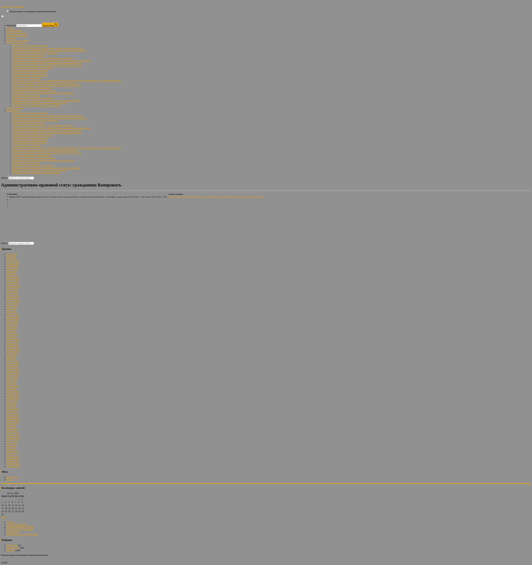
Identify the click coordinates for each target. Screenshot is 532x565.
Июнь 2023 (12, 309)
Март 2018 (12, 431)
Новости (11, 550)
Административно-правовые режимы (30, 70)
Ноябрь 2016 (13, 461)
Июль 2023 (12, 306)
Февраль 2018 (13, 434)
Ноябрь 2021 (13, 346)
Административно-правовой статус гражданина (35, 53)
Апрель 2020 (13, 386)
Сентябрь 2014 (14, 466)
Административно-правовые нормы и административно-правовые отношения (49, 51)
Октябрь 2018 (13, 421)
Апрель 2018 (13, 429)
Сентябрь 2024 (14, 286)
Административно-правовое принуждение (32, 68)
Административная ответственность (29, 75)
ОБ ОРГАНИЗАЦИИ (17, 524)
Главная (10, 28)
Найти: (4, 178)
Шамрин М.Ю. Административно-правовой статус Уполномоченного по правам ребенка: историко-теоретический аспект (215, 197)
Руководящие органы (17, 33)
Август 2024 (12, 289)
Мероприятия (13, 548)
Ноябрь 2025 (13, 266)
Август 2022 (12, 324)
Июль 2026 (12, 254)
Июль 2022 (12, 326)
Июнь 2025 (12, 271)
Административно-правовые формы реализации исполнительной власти (46, 63)
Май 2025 (11, 274)
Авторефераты (14, 110)
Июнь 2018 (12, 424)
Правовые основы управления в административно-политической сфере (46, 100)
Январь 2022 (13, 341)
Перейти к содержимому (13, 7)
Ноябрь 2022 (13, 321)
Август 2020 (12, 376)
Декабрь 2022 (13, 319)
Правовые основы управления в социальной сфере (36, 105)
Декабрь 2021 (13, 344)
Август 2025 (12, 269)
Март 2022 (12, 336)
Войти (10, 479)
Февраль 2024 (13, 296)
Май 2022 (11, 331)
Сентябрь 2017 (14, 439)
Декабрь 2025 (13, 264)
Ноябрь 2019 (13, 396)
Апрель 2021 (13, 361)
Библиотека (12, 545)
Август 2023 (12, 304)
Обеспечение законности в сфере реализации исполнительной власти (45, 83)
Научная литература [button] (16, 43)
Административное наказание (26, 78)
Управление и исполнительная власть (30, 46)
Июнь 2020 (12, 381)
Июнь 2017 (12, 446)
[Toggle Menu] (2, 19)
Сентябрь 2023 (14, 301)
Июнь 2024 (12, 291)
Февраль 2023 (13, 316)
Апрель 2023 (13, 314)
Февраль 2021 (13, 364)
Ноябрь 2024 (13, 284)
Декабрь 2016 (13, 459)
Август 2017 (12, 441)
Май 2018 (11, 426)
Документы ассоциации (18, 41)
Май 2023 (11, 311)
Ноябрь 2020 (13, 371)
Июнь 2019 (12, 404)
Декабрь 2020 (13, 369)
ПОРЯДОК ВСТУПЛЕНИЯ (20, 529)
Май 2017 (11, 449)
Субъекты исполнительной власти (28, 56)
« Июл (4, 517)
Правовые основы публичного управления (32, 98)
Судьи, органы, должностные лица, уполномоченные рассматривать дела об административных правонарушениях (66, 80)
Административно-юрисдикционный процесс (34, 90)
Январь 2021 (13, 366)
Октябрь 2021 (13, 349)
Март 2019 (12, 411)
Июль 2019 (12, 401)
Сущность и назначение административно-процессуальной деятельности (46, 85)
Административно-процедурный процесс (32, 88)
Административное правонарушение (29, 73)
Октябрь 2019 (13, 399)
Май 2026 (11, 256)
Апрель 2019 (13, 409)
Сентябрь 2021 (14, 351)
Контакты (11, 38)
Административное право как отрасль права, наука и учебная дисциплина (47, 48)
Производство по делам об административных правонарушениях (43, 93)
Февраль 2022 (13, 339)
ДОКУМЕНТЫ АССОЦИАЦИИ (22, 534)
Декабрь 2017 (13, 436)
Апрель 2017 (13, 451)
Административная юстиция (25, 95)
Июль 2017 (12, 444)
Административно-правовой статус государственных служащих (42, 58)
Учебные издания (15, 108)
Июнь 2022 (12, 329)
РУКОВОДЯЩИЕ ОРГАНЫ (20, 527)
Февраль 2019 (13, 414)
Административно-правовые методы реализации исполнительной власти (47, 65)
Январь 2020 (13, 391)
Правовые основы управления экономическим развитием (39, 103)
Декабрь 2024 (13, 281)
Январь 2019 (13, 416)
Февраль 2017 (13, 456)
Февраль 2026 (13, 261)
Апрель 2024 (13, 294)
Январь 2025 (13, 279)
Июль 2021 (12, 354)
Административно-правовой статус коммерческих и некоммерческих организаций (51, 60)
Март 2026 (12, 259)
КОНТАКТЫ (13, 532)
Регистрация (13, 477)
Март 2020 (12, 389)
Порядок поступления (17, 36)
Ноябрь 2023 (13, 299)
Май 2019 (11, 406)
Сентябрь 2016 (14, 464)
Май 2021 (11, 359)
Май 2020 (11, 384)
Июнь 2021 (12, 356)
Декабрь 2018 (13, 419)
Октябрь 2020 (13, 374)
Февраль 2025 (13, 276)
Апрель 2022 (13, 334)
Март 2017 (12, 454)
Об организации (14, 31)
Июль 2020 (12, 379)
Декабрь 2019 (13, 394)
